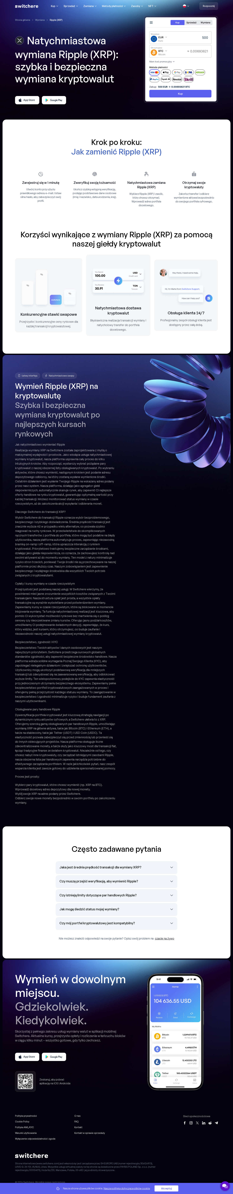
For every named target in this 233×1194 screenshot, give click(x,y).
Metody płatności (112, 6)
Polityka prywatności (26, 1115)
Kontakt (78, 1127)
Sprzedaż (69, 6)
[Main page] (26, 6)
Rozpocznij (209, 6)
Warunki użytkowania (26, 1133)
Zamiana (88, 6)
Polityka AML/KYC (24, 1127)
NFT (150, 6)
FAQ (76, 1121)
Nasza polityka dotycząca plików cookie (127, 1188)
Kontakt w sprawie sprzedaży (89, 1133)
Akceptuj (166, 1188)
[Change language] (186, 6)
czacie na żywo (164, 938)
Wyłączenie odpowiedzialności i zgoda (35, 1138)
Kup (53, 6)
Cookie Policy (22, 1121)
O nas (77, 1115)
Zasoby (135, 6)
